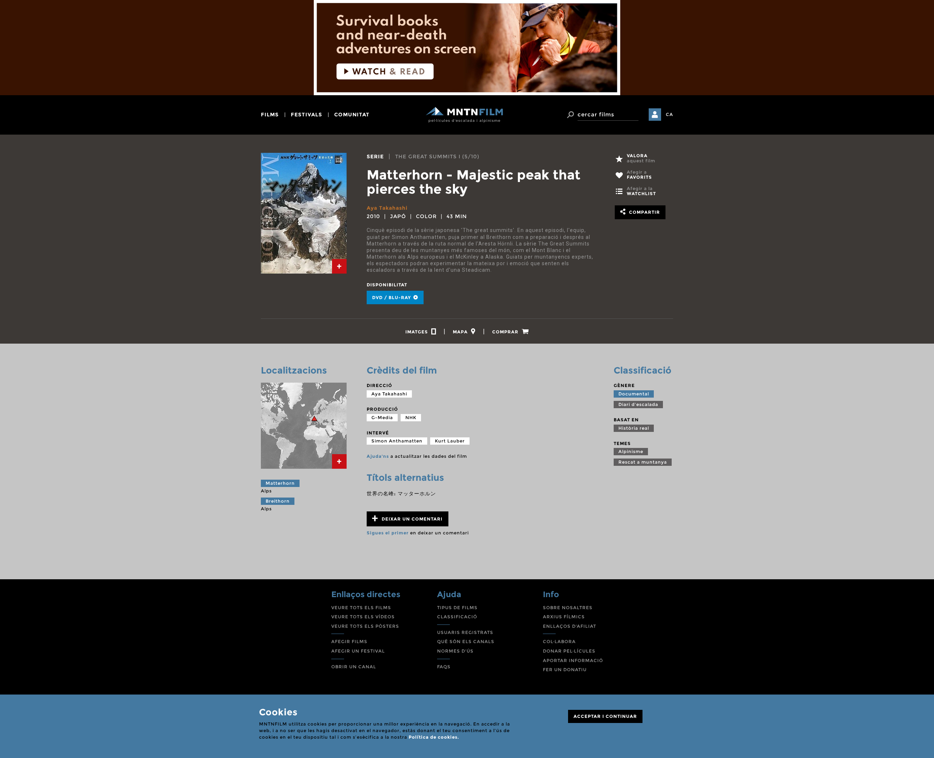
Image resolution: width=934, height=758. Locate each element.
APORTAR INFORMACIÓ (573, 660)
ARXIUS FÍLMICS (564, 616)
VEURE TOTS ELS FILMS (361, 607)
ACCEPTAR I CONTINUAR (605, 716)
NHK (410, 417)
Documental (633, 394)
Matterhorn (280, 483)
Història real (633, 428)
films (270, 114)
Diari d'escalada (638, 404)
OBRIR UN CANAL (353, 666)
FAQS (444, 666)
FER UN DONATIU (565, 669)
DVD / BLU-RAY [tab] (392, 297)
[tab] (339, 266)
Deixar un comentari (411, 519)
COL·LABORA (559, 641)
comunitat (352, 114)
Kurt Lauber (450, 441)
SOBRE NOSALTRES (568, 607)
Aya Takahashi (387, 208)
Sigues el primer (388, 532)
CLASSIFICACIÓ (457, 616)
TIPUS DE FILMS (457, 607)
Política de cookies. (434, 737)
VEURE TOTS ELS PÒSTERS (365, 626)
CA (669, 114)
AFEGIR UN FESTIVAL (358, 651)
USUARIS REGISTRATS (465, 632)
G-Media (382, 417)
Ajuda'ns (378, 456)
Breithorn (278, 501)
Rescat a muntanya (642, 462)
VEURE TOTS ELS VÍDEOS (363, 616)
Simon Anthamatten (396, 441)
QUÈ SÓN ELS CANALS (465, 641)
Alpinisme (630, 451)
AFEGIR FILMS (349, 641)
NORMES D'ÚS (455, 651)
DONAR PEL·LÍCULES (569, 651)
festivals (306, 114)
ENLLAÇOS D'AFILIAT (569, 626)
